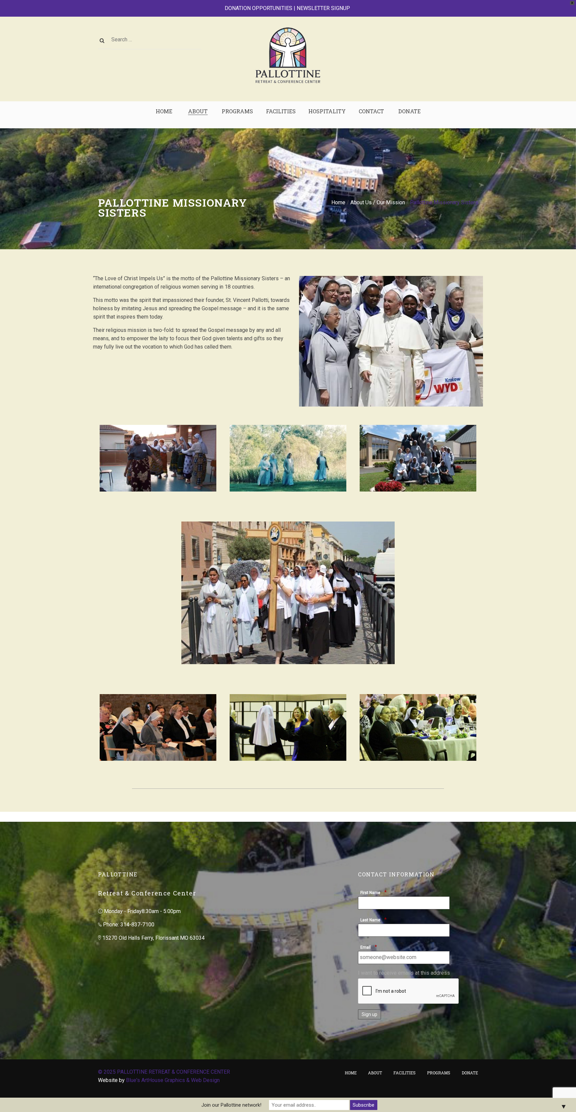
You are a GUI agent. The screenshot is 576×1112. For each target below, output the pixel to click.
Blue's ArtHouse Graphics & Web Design (173, 1080)
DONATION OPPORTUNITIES (258, 8)
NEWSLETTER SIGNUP (323, 8)
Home (338, 202)
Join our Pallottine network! (231, 1105)
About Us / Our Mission (377, 202)
